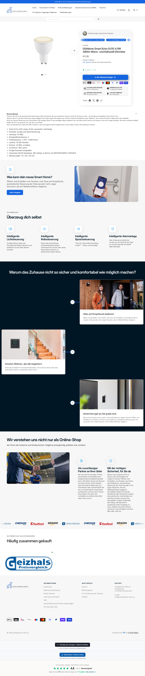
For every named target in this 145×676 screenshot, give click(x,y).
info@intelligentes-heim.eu (125, 597)
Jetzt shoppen (14, 192)
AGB (45, 600)
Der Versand (87, 62)
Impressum (48, 587)
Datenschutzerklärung (52, 590)
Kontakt (84, 597)
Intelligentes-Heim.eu (21, 633)
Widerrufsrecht (49, 594)
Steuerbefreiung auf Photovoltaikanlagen (59, 604)
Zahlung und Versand (51, 597)
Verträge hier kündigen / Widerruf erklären (73, 645)
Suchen (84, 587)
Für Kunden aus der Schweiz (92, 594)
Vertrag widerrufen (51, 607)
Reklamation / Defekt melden (74, 655)
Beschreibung (12, 114)
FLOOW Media (133, 633)
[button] (121, 10)
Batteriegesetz (87, 590)
